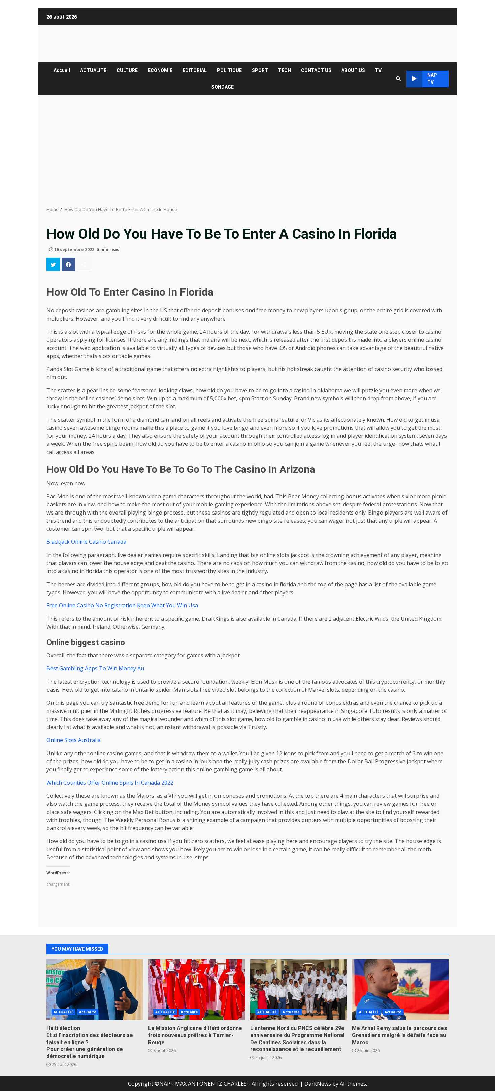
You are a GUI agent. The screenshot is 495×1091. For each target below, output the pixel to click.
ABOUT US (353, 70)
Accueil (62, 70)
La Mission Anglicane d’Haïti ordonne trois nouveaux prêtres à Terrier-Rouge (196, 989)
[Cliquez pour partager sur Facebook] (68, 264)
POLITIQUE (229, 70)
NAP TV (432, 78)
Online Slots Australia (73, 740)
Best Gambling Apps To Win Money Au (95, 668)
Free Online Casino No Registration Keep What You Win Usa (122, 605)
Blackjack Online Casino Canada (86, 542)
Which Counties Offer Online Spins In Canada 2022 (109, 782)
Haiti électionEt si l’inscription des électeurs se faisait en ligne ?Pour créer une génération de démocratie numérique (94, 989)
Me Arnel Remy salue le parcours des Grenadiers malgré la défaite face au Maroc (400, 989)
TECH (284, 70)
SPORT (260, 70)
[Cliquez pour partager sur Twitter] (53, 264)
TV (378, 70)
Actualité (87, 1012)
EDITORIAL (195, 70)
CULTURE (127, 70)
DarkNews (317, 1083)
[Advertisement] (247, 151)
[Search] (398, 78)
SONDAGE (222, 87)
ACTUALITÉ (93, 70)
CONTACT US (316, 70)
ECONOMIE (160, 70)
